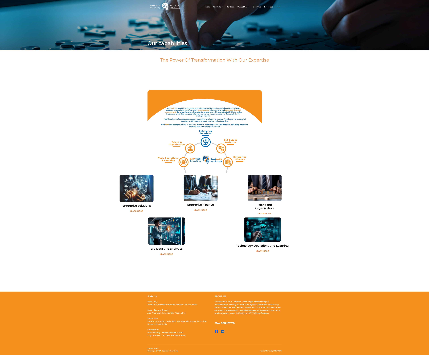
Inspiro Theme (265, 351)
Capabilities (242, 7)
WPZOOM (277, 351)
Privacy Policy (153, 348)
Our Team (230, 7)
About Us (217, 7)
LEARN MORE (136, 211)
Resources (268, 7)
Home (207, 7)
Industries (257, 7)
